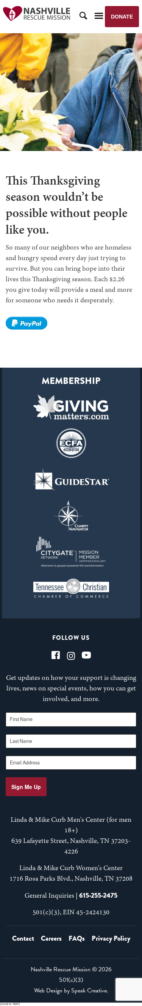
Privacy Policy (111, 938)
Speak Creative (89, 990)
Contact (23, 938)
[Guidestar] (71, 479)
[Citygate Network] (71, 552)
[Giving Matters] (71, 407)
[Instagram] (71, 655)
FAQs (77, 938)
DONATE (122, 17)
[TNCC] (71, 588)
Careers (51, 938)
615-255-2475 (98, 895)
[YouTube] (86, 655)
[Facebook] (55, 655)
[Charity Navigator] (71, 516)
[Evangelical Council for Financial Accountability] (71, 443)
